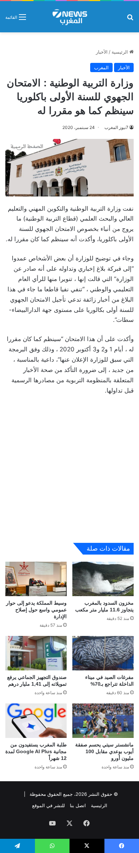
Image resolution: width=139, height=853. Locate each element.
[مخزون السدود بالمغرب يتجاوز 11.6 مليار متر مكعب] (103, 579)
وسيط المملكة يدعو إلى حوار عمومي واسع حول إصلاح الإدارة (36, 609)
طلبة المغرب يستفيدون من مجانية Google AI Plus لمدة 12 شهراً (36, 751)
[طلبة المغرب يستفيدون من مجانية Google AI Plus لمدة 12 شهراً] (36, 720)
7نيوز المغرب (116, 127)
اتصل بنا (78, 805)
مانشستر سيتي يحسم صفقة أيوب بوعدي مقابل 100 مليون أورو (104, 751)
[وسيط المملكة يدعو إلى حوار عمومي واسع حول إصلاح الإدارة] (36, 579)
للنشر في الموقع (48, 805)
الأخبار (102, 52)
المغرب (101, 67)
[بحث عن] (130, 19)
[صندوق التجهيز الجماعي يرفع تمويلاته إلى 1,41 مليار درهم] (36, 653)
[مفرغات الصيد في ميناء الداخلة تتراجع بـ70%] (103, 653)
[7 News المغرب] (69, 16)
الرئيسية (120, 52)
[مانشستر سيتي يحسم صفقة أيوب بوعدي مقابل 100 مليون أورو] (103, 720)
